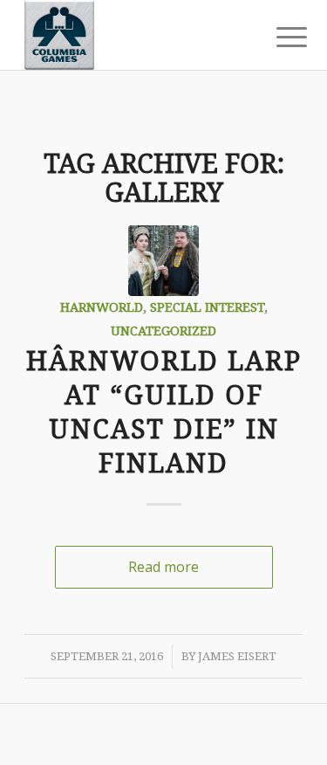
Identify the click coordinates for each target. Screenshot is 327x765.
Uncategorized (163, 331)
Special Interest (207, 307)
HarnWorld (101, 307)
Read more (163, 566)
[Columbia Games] (135, 35)
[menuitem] (278, 37)
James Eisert (237, 656)
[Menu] (278, 37)
